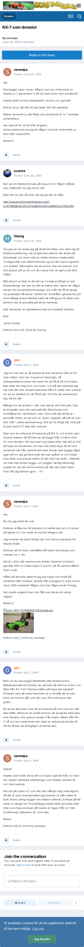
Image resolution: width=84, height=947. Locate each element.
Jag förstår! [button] (42, 939)
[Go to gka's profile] (7, 363)
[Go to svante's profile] (7, 173)
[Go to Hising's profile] (7, 238)
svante (19, 171)
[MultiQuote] (6, 155)
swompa (12, 38)
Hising (19, 236)
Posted (27, 74)
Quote (17, 154)
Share (21, 902)
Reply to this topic (42, 55)
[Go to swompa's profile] (7, 72)
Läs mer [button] (38, 928)
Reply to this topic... (24, 881)
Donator (29, 42)
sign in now (23, 864)
